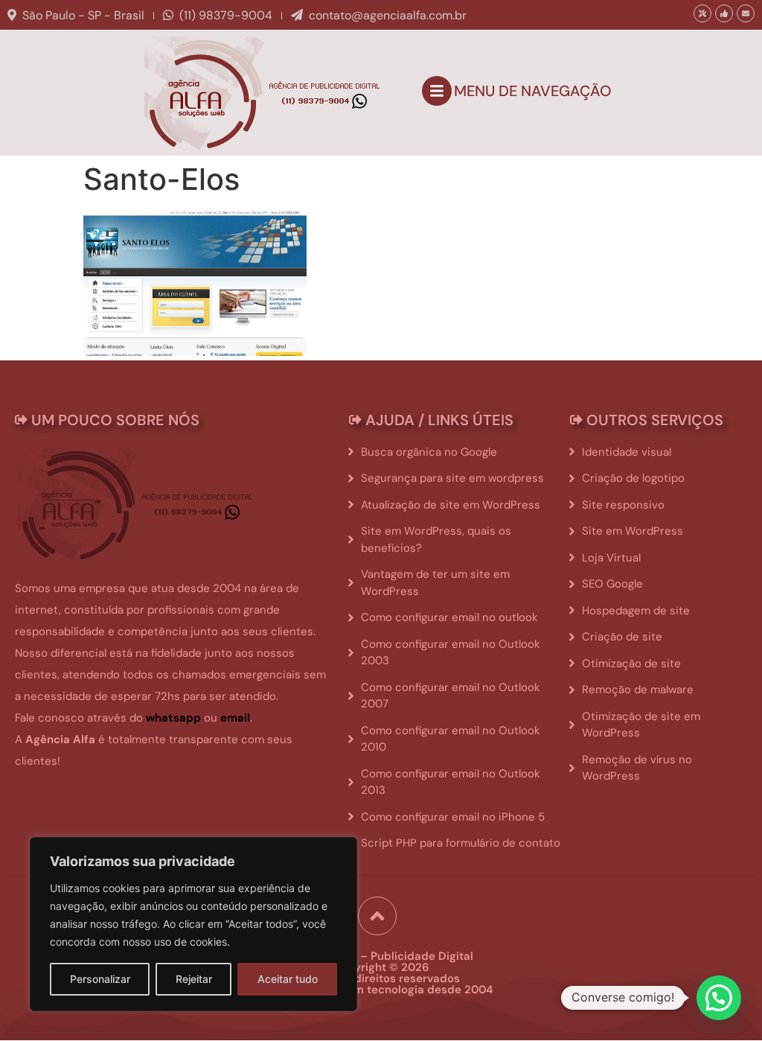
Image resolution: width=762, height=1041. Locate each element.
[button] (719, 997)
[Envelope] (746, 13)
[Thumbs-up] (724, 13)
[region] (193, 924)
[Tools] (702, 13)
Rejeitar (194, 978)
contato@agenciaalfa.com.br (388, 15)
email (235, 717)
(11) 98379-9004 (225, 15)
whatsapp (173, 717)
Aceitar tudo (287, 978)
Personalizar (100, 978)
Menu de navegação (533, 91)
